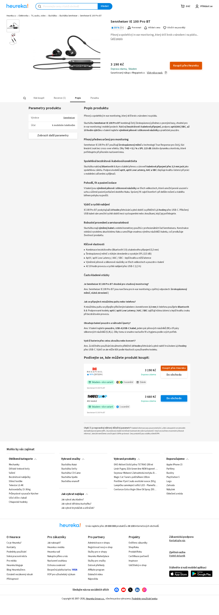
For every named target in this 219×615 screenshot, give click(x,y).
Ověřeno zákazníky (138, 543)
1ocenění (124, 407)
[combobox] (66, 6)
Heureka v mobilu (55, 547)
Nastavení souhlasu (57, 560)
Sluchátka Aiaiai (69, 464)
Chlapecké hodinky (18, 502)
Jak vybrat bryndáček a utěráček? (77, 508)
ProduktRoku (135, 552)
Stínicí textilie (15, 481)
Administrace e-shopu (99, 543)
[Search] (24, 98)
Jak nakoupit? (54, 543)
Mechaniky (14, 464)
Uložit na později (176, 27)
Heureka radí (53, 552)
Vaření (12, 473)
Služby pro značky (97, 560)
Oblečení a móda (174, 493)
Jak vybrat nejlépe (72, 494)
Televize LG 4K (16, 485)
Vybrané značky (70, 459)
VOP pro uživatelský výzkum (61, 574)
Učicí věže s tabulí (18, 498)
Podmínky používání (16, 552)
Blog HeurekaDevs (16, 569)
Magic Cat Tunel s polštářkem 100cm (132, 477)
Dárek (143, 382)
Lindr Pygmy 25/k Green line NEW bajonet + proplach (136, 468)
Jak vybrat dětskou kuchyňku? (76, 503)
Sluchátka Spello (69, 477)
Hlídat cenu (154, 27)
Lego (169, 481)
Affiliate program (96, 569)
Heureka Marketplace (98, 556)
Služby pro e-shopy (97, 552)
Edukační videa (95, 574)
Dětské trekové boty (19, 468)
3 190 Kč (150, 370)
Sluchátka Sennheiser (68, 15)
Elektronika (23, 15)
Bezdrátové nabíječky (19, 477)
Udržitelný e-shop (138, 565)
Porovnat (136, 27)
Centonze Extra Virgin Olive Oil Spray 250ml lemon (136, 489)
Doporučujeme (175, 459)
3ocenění (128, 382)
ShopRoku (134, 547)
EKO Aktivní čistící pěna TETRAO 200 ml (133, 464)
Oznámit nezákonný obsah (20, 574)
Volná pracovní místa (17, 556)
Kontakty (11, 547)
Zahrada (170, 485)
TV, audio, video (38, 15)
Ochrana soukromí (56, 565)
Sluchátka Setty (69, 468)
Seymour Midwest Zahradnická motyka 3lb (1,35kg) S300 (136, 473)
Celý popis (117, 39)
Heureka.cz (11, 15)
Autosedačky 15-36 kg (20, 489)
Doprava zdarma (148, 374)
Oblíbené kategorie (21, 459)
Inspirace (133, 560)
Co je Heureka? (14, 543)
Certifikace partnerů (139, 556)
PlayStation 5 (173, 477)
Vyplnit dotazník (177, 556)
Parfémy (170, 468)
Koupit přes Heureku (174, 368)
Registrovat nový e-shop (100, 547)
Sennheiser (69, 117)
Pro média (12, 560)
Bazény (170, 473)
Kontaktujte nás (177, 540)
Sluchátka (52, 15)
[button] (39, 98)
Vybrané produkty (125, 459)
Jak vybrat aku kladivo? (72, 499)
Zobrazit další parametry (52, 135)
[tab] (39, 98)
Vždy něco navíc (155, 73)
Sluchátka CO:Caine (71, 473)
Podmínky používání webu (144, 598)
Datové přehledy (96, 565)
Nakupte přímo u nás (57, 556)
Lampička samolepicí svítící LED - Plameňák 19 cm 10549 (136, 485)
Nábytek (170, 489)
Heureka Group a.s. (95, 598)
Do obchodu (174, 375)
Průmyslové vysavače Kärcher (23, 493)
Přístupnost (13, 579)
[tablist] (88, 98)
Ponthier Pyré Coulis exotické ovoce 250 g (135, 481)
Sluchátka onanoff (70, 481)
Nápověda (93, 579)
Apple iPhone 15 (174, 464)
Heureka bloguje (15, 565)
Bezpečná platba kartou (59, 569)
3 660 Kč (150, 397)
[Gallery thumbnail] (13, 26)
